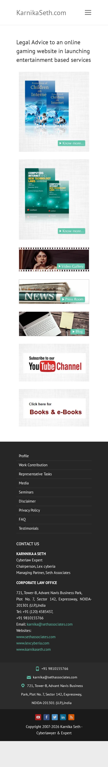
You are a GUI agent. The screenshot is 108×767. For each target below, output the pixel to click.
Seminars (26, 492)
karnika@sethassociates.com (50, 624)
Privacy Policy (29, 510)
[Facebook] (46, 717)
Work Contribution (33, 465)
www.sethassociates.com (36, 636)
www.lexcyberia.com (32, 643)
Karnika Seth (70, 726)
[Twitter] (55, 717)
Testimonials (28, 528)
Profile (24, 455)
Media (24, 483)
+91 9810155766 (54, 668)
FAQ (22, 519)
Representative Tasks (35, 474)
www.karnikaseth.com (33, 649)
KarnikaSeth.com (41, 12)
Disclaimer (27, 501)
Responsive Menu (88, 12)
